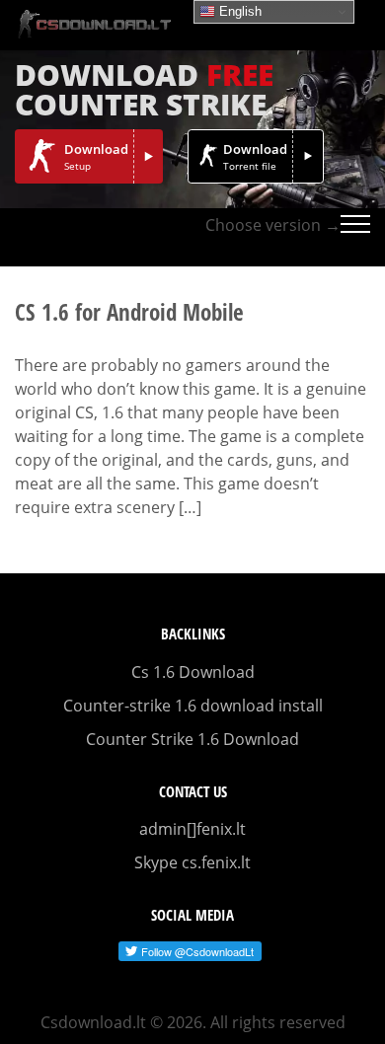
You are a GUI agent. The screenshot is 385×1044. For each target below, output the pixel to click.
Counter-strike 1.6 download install (193, 705)
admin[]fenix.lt (192, 829)
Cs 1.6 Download (193, 672)
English (238, 11)
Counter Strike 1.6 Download (192, 739)
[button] (355, 237)
